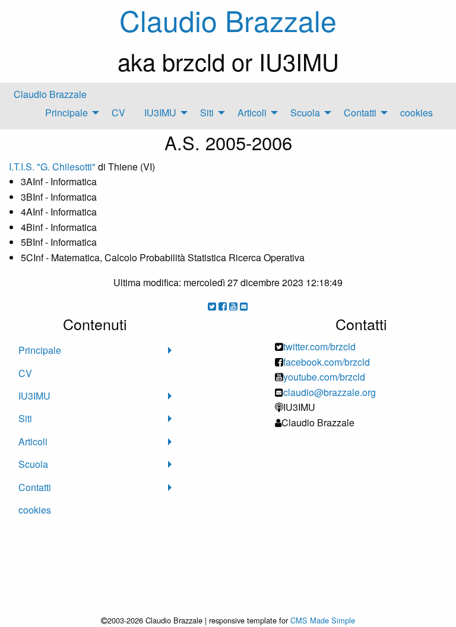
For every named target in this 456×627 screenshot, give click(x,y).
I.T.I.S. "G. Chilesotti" (52, 166)
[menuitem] (69, 113)
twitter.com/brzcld (319, 346)
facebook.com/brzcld (326, 362)
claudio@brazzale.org (329, 392)
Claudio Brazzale (50, 94)
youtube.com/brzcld (324, 377)
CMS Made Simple (322, 620)
